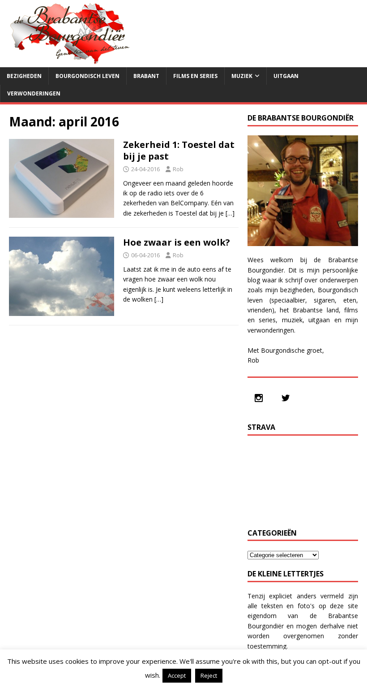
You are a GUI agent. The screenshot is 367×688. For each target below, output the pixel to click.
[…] (230, 213)
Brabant (146, 76)
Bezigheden (24, 76)
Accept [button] (177, 675)
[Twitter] (287, 398)
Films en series (195, 76)
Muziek (241, 76)
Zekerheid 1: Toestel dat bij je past (179, 150)
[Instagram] (261, 398)
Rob (178, 169)
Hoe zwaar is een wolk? (176, 242)
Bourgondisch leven (87, 76)
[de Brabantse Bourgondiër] (67, 62)
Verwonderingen (33, 93)
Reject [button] (209, 675)
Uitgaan (286, 76)
